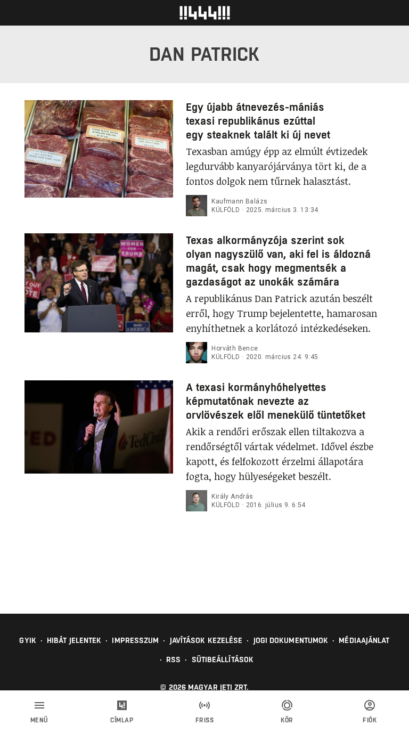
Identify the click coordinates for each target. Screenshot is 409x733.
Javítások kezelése (206, 640)
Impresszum (135, 640)
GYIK (27, 640)
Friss (204, 720)
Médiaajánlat (364, 640)
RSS (173, 659)
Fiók (370, 720)
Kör (287, 720)
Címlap (121, 720)
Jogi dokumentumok (291, 640)
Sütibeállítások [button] (223, 659)
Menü (39, 720)
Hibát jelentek (74, 640)
